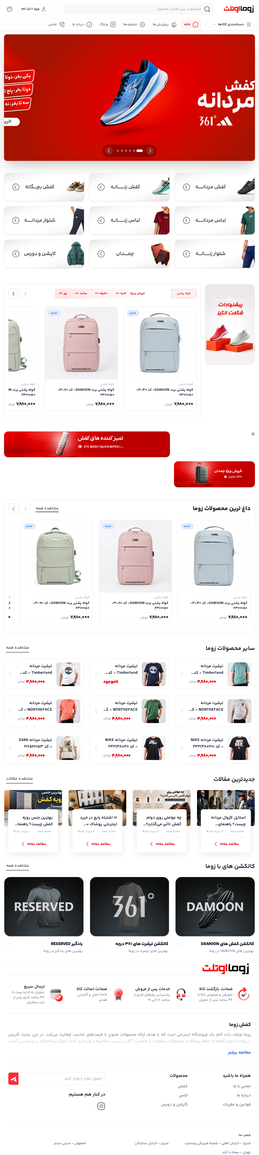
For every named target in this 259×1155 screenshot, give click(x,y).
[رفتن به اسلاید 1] (140, 150)
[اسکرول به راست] (25, 294)
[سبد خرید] (9, 9)
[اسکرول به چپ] (13, 294)
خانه (187, 24)
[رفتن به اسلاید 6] (118, 151)
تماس (52, 24)
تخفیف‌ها (130, 24)
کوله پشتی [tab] (184, 293)
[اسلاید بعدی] (109, 151)
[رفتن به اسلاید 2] (134, 151)
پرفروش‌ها (161, 24)
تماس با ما (242, 1086)
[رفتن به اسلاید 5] (122, 151)
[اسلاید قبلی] (150, 151)
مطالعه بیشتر (239, 1053)
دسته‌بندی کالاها (231, 24)
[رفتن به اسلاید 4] (126, 151)
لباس (183, 1095)
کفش (183, 1086)
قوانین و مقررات (237, 1104)
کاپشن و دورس (174, 1104)
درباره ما (78, 24)
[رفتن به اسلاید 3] (130, 151)
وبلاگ (103, 24)
